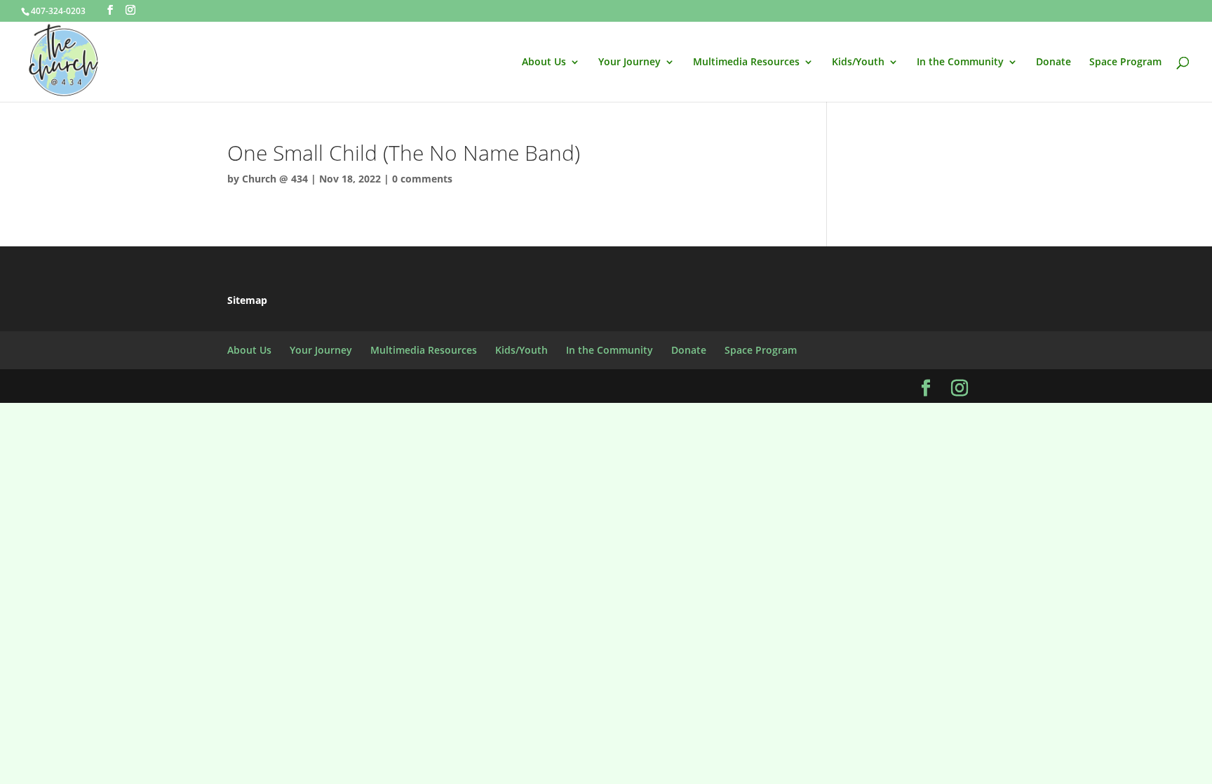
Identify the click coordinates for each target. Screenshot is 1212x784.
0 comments (422, 178)
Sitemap (247, 300)
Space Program (1125, 62)
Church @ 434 (275, 178)
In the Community (960, 62)
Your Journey (629, 62)
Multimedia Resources (746, 62)
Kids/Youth (858, 62)
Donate (1053, 62)
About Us (544, 62)
